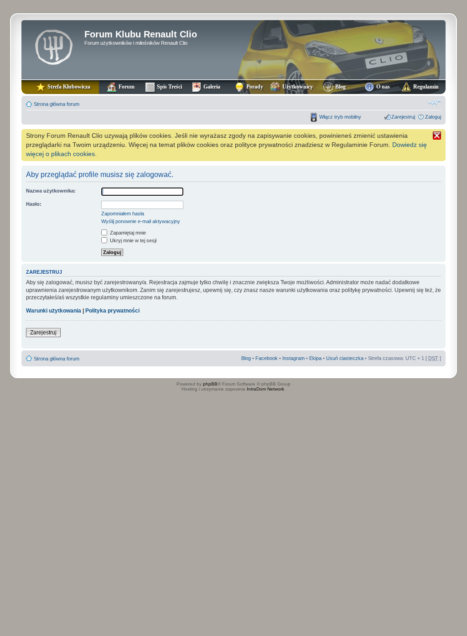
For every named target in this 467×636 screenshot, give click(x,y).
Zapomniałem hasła (122, 213)
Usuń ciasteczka (344, 358)
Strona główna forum (56, 104)
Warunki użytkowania (53, 311)
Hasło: (34, 204)
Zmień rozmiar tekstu (434, 102)
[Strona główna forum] (54, 46)
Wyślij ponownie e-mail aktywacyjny (140, 221)
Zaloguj (433, 117)
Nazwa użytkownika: (51, 190)
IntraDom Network (265, 388)
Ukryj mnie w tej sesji (132, 240)
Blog (246, 358)
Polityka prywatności (112, 311)
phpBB (210, 383)
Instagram (293, 358)
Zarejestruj (403, 117)
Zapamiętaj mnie (127, 232)
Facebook (266, 358)
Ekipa (315, 358)
